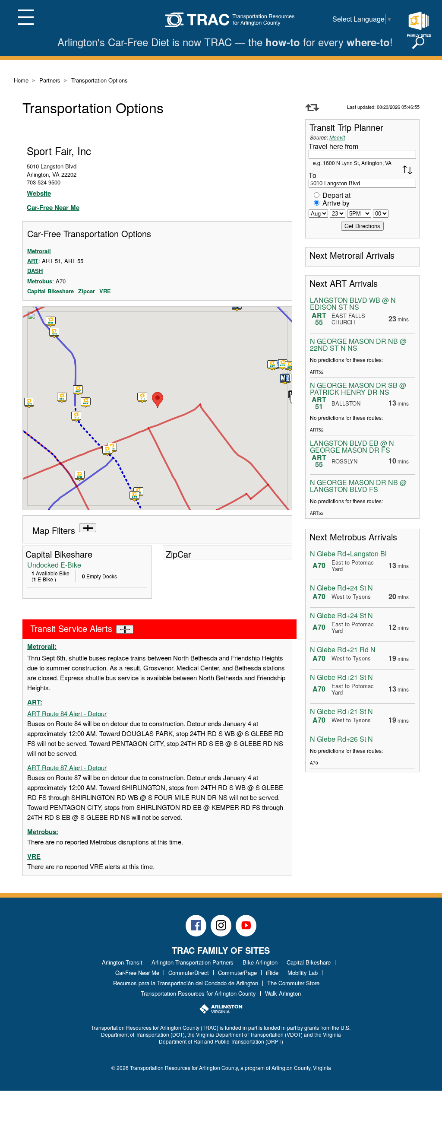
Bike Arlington (260, 962)
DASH (35, 271)
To (312, 175)
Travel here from (333, 146)
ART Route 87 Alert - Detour (67, 767)
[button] (285, 379)
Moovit (337, 137)
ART (32, 261)
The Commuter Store (293, 983)
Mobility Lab (302, 972)
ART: (34, 702)
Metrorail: (42, 646)
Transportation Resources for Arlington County (198, 993)
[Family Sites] (419, 25)
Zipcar (86, 291)
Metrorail (39, 251)
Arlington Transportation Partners (193, 962)
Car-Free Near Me (53, 207)
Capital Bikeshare (50, 291)
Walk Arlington (283, 993)
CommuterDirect (188, 972)
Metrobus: (42, 831)
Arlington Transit (122, 962)
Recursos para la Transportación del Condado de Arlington (185, 983)
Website (39, 193)
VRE (105, 291)
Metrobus (39, 281)
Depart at (336, 195)
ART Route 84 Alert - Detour (67, 713)
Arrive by (336, 203)
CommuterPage (237, 972)
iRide (272, 972)
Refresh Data (312, 107)
